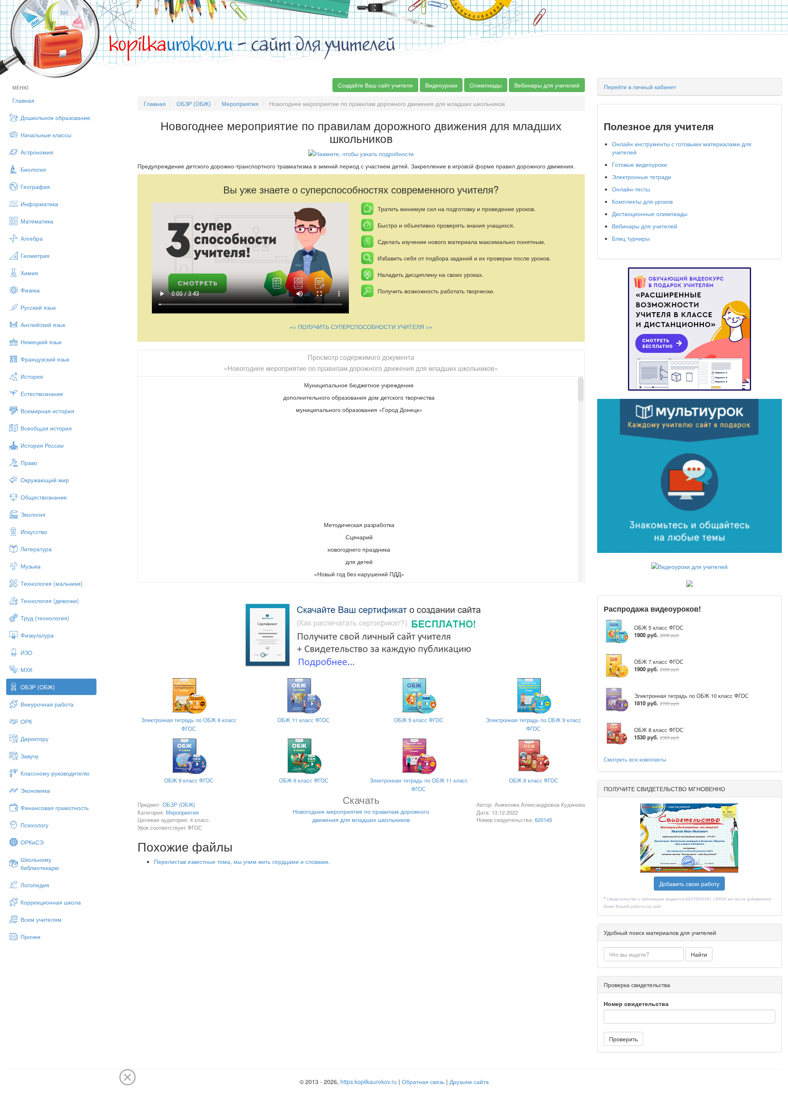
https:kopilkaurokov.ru (368, 1081)
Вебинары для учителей (547, 85)
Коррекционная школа (51, 902)
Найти (699, 954)
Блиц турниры (631, 238)
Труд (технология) (45, 618)
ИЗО (26, 652)
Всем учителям (41, 919)
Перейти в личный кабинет (640, 87)
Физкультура (37, 635)
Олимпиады (486, 85)
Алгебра (32, 238)
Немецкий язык (41, 342)
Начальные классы (46, 135)
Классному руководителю (55, 773)
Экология (33, 514)
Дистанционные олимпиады (649, 213)
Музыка (31, 566)
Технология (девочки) (50, 600)
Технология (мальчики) (51, 583)
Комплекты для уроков (642, 201)
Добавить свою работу (689, 883)
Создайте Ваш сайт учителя (375, 85)
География (35, 186)
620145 (543, 820)
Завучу (30, 756)
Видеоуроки (441, 85)
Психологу (34, 825)
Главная (23, 100)
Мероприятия (240, 103)
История (32, 376)
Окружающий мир (45, 480)
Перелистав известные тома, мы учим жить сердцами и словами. (242, 861)
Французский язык (45, 359)
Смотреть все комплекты (635, 759)
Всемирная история (47, 411)
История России (42, 445)
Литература (36, 549)
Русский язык (38, 307)
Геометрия (35, 255)
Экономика (35, 790)
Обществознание (44, 497)
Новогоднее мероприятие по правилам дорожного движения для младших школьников (361, 810)
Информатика (39, 204)
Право (29, 462)
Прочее (31, 936)
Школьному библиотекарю (40, 863)
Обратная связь (423, 1081)
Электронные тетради (641, 177)
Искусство (34, 531)
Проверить (623, 1039)
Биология (33, 169)
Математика (37, 221)
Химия (29, 273)
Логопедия (35, 885)
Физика (30, 290)
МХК (26, 669)
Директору (34, 738)
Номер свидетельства (636, 1003)
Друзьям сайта (469, 1081)
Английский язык (43, 324)
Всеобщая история (46, 428)
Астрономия (37, 152)
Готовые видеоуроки (639, 164)
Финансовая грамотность (55, 807)
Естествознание (42, 393)
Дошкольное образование (55, 117)
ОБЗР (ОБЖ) (38, 687)
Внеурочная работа (47, 704)
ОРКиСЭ (32, 842)
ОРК (26, 721)
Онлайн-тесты (631, 189)
